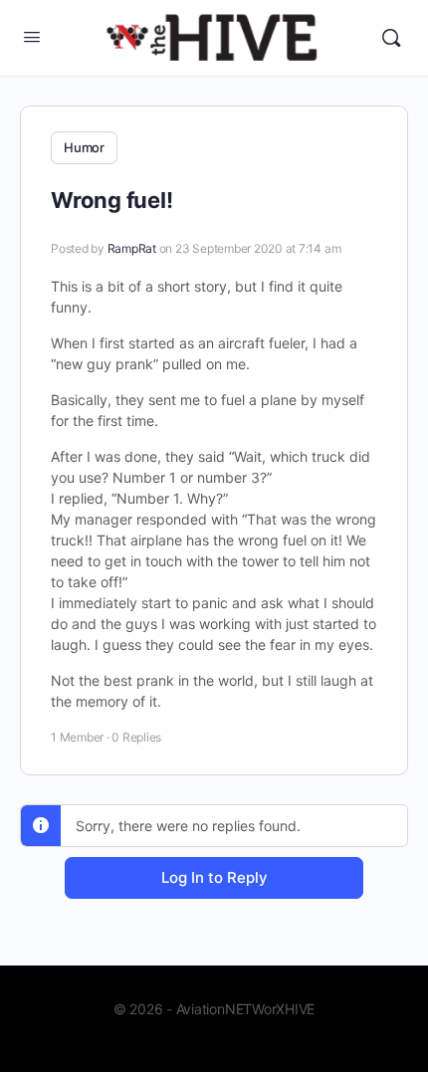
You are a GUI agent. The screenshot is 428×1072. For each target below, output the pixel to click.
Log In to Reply (214, 877)
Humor (84, 147)
